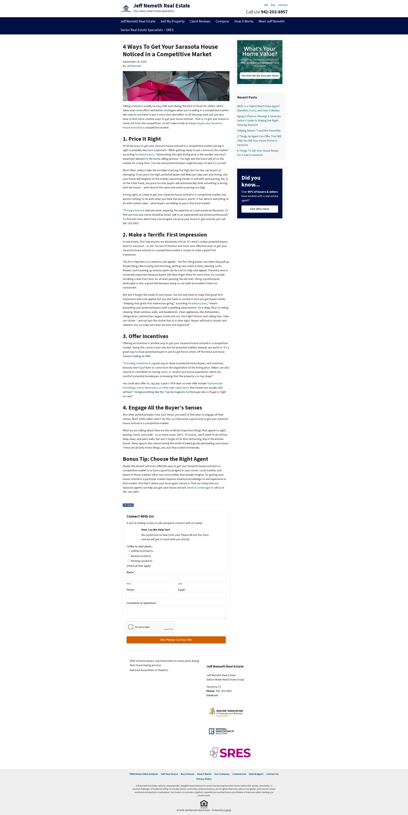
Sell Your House (169, 774)
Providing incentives (136, 363)
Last (180, 583)
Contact (283, 5)
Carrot (227, 810)
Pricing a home (133, 210)
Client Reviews (200, 21)
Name (131, 572)
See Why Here (259, 209)
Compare (222, 21)
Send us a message (198, 488)
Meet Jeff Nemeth (271, 21)
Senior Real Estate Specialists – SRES (147, 30)
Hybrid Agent (256, 774)
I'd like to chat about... (140, 546)
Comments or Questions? (142, 603)
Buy (273, 5)
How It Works (244, 21)
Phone (130, 590)
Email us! (212, 695)
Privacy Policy (204, 779)
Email (182, 590)
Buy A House (187, 774)
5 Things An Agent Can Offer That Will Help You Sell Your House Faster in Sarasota (259, 140)
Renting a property (141, 561)
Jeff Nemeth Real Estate (137, 21)
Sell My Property (173, 21)
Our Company (221, 774)
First (129, 583)
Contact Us (272, 774)
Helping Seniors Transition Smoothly (258, 131)
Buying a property (141, 556)
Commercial (239, 774)
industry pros (146, 155)
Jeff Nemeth (133, 66)
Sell (266, 5)
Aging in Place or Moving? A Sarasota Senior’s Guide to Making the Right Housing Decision (259, 120)
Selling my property (142, 551)
